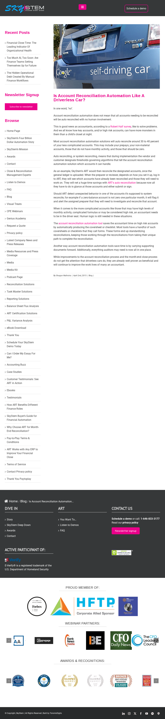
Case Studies (14, 371)
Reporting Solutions (18, 298)
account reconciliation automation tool (80, 223)
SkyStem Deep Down (19, 525)
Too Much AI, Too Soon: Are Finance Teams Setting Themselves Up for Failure (22, 61)
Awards (11, 156)
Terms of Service (16, 464)
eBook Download (16, 327)
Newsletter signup (125, 530)
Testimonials (14, 397)
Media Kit (12, 269)
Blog (90, 275)
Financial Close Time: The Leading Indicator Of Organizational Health (21, 46)
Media (10, 262)
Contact (11, 163)
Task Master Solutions (19, 291)
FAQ (9, 189)
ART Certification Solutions (22, 313)
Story (10, 519)
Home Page (13, 130)
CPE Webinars (15, 211)
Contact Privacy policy (19, 471)
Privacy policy (15, 233)
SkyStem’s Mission (17, 149)
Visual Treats (14, 204)
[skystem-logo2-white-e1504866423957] (25, 5)
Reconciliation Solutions (20, 284)
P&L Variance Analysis (19, 320)
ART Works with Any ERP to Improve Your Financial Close (22, 453)
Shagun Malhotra (63, 275)
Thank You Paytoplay (19, 478)
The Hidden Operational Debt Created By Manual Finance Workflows (20, 76)
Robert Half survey (120, 126)
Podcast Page (15, 277)
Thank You (13, 335)
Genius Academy (16, 218)
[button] (8, 640)
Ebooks (11, 390)
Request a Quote (16, 225)
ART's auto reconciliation (122, 182)
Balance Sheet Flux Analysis (23, 306)
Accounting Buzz (16, 364)
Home (13, 501)
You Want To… (68, 519)
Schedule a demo (136, 8)
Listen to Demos (16, 182)
